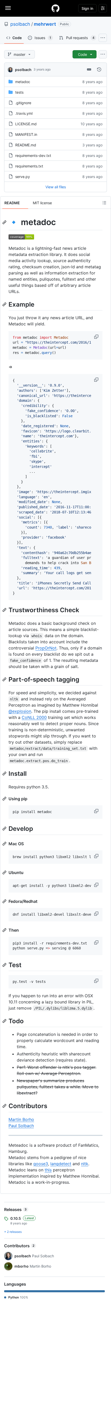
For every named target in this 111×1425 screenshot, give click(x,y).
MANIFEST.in (26, 134)
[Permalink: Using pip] (5, 798)
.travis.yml (24, 113)
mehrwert (45, 24)
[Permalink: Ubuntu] (5, 872)
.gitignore (23, 103)
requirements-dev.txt (33, 155)
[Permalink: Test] (5, 964)
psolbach (20, 24)
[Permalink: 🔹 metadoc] (5, 222)
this (48, 1169)
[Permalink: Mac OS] (5, 843)
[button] (96, 336)
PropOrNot (46, 648)
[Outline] (104, 203)
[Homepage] (55, 8)
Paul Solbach (21, 1125)
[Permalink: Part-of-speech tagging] (5, 679)
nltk (84, 1163)
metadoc (22, 81)
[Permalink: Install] (5, 773)
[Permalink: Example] (5, 304)
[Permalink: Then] (5, 930)
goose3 (40, 1163)
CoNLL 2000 (34, 717)
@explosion (20, 711)
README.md (25, 145)
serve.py (22, 176)
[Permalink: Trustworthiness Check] (5, 609)
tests (19, 92)
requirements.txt (29, 166)
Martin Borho (21, 1119)
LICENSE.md (26, 124)
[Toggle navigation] (8, 8)
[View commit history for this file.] (99, 69)
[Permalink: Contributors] (5, 1106)
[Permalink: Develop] (5, 828)
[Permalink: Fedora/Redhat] (5, 901)
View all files (55, 187)
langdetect (60, 1163)
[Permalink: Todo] (5, 1021)
